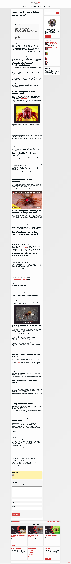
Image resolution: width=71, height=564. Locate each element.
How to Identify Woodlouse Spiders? (22, 28)
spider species (16, 370)
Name (13, 497)
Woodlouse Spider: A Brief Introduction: (23, 27)
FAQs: (17, 38)
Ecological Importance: (20, 36)
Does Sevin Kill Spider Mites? (53, 61)
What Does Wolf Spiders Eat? (21, 352)
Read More (48, 36)
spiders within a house (24, 387)
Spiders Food (30, 552)
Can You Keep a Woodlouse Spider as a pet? (24, 33)
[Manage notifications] (69, 562)
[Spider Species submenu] (28, 6)
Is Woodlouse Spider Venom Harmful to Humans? (25, 32)
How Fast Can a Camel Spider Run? (52, 57)
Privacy (56, 562)
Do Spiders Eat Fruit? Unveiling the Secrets (52, 43)
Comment (14, 485)
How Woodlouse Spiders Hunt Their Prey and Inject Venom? (26, 31)
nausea (39, 302)
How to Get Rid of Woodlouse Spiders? (23, 35)
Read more (13, 545)
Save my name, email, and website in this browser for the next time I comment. (25, 511)
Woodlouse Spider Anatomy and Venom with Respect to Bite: (27, 30)
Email (13, 502)
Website (13, 506)
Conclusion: (18, 37)
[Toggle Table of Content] (37, 25)
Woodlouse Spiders (20, 280)
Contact (29, 556)
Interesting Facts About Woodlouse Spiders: (24, 26)
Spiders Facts (30, 550)
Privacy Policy (30, 554)
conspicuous (25, 247)
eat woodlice (18, 362)
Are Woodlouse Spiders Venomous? (22, 29)
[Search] (57, 13)
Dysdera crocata (23, 98)
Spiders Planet (16, 562)
